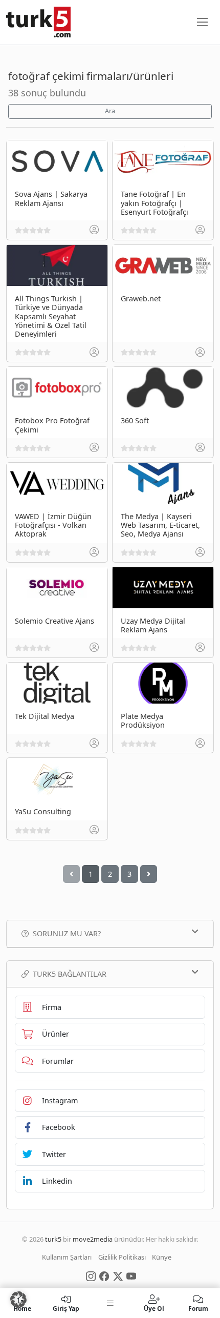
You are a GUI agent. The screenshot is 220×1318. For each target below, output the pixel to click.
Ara (110, 111)
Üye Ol (154, 1308)
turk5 (53, 1239)
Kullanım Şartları (67, 1257)
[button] (18, 1299)
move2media (93, 1239)
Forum (198, 1308)
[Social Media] (91, 1275)
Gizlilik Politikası (122, 1257)
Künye (161, 1257)
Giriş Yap (66, 1308)
